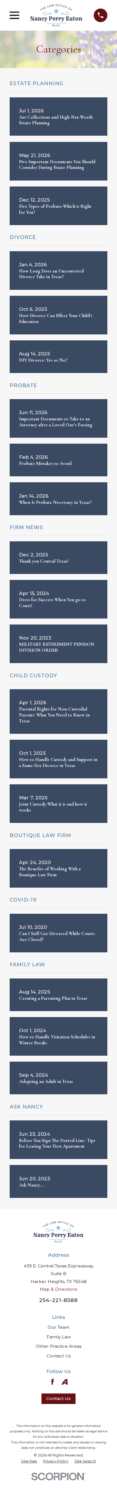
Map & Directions (58, 1289)
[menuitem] (29, 1461)
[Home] (56, 15)
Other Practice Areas (59, 1346)
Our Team (59, 1327)
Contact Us (59, 1356)
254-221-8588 (58, 1300)
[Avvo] (65, 1382)
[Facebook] (52, 1382)
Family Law (59, 1337)
